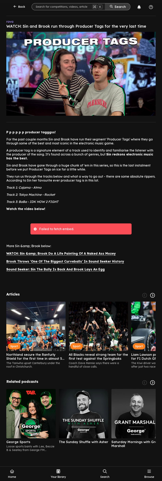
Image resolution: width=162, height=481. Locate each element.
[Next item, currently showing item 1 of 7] (152, 382)
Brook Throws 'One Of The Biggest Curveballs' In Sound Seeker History (65, 261)
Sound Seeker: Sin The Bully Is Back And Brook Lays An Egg (55, 269)
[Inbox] (139, 7)
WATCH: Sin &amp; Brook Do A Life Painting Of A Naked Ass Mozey (61, 253)
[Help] (151, 7)
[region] (81, 335)
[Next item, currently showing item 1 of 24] (152, 295)
